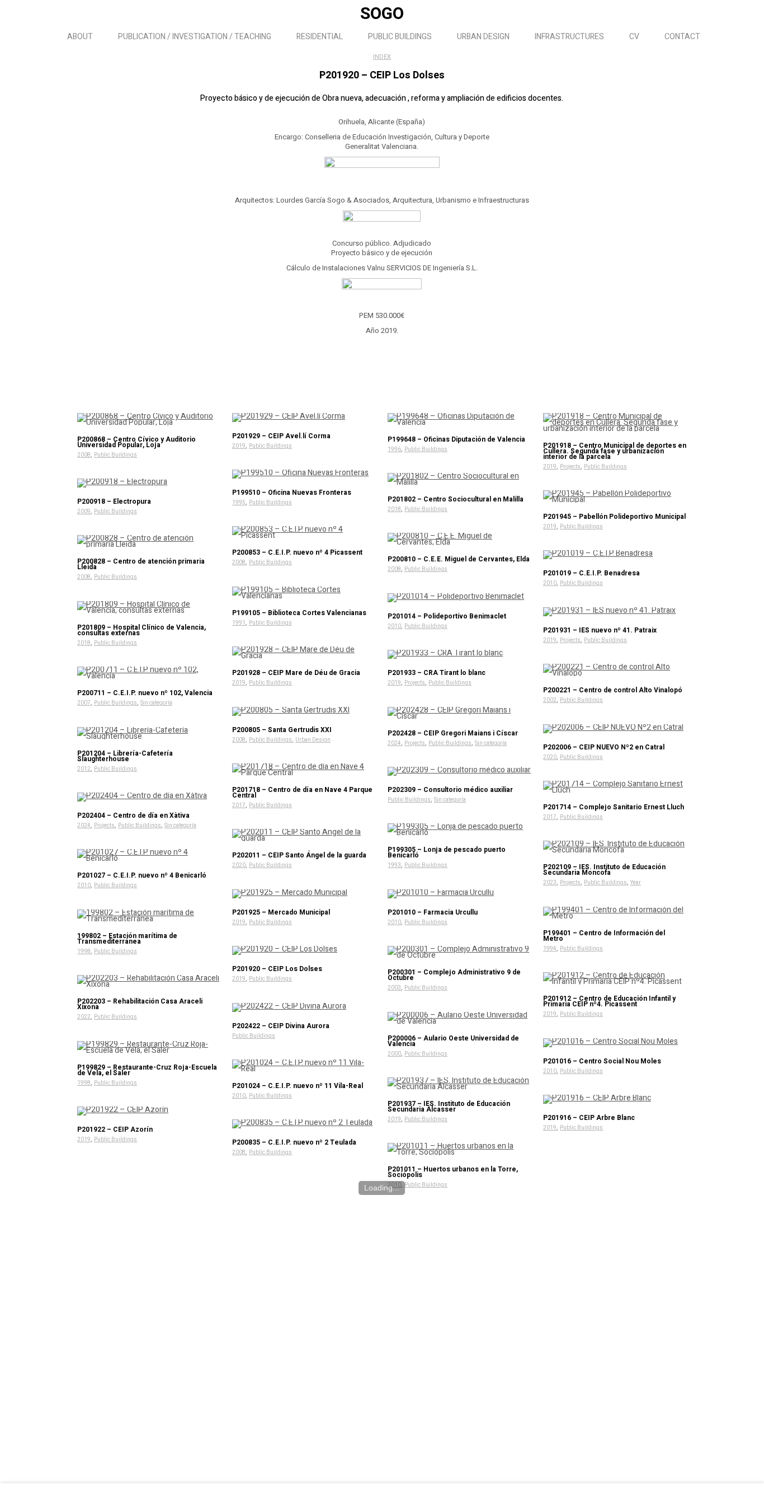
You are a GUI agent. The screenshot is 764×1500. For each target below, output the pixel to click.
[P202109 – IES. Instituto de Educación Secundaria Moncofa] (615, 847)
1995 (239, 503)
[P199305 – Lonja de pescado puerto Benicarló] (459, 829)
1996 (394, 449)
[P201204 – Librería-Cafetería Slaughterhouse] (149, 733)
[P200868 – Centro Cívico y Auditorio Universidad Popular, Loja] (149, 419)
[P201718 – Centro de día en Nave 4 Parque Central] (304, 769)
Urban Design (313, 740)
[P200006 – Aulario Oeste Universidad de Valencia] (459, 1018)
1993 (394, 865)
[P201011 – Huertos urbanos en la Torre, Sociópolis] (459, 1149)
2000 (394, 1054)
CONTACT (682, 37)
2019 (239, 446)
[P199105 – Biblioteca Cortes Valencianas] (304, 593)
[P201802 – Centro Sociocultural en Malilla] (459, 479)
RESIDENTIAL (319, 37)
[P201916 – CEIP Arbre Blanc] (615, 1099)
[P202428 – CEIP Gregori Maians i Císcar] (459, 713)
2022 (84, 1017)
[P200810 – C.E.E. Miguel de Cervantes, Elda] (459, 539)
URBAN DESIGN (483, 37)
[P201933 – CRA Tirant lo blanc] (459, 654)
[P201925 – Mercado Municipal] (304, 893)
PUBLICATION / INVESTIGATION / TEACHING (194, 37)
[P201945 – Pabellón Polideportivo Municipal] (615, 496)
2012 (84, 769)
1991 (239, 623)
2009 (84, 511)
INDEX (382, 57)
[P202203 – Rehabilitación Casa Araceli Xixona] (149, 981)
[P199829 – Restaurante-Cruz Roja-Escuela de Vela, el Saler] (149, 1047)
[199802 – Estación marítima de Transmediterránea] (149, 916)
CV (634, 37)
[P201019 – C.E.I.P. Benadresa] (615, 554)
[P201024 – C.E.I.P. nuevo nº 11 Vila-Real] (304, 1066)
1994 (550, 949)
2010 (550, 583)
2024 (394, 743)
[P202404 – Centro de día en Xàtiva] (149, 797)
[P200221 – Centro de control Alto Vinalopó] (615, 670)
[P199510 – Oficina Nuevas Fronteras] (304, 474)
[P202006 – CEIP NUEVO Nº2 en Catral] (615, 728)
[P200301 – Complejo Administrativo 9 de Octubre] (459, 952)
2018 (394, 509)
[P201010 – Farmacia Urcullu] (459, 893)
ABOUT (80, 37)
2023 (550, 883)
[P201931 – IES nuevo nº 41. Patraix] (615, 611)
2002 (550, 700)
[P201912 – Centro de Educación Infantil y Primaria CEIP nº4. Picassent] (615, 978)
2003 (394, 988)
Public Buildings (115, 455)
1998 (84, 951)
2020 (550, 757)
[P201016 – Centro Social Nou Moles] (615, 1042)
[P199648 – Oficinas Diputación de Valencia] (459, 419)
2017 (239, 805)
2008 (84, 455)
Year (635, 883)
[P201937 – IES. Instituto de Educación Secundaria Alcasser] (459, 1083)
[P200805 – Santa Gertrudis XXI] (304, 711)
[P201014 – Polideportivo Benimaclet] (459, 597)
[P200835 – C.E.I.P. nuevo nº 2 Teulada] (304, 1123)
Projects (570, 467)
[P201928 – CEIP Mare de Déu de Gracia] (304, 652)
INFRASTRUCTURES (569, 37)
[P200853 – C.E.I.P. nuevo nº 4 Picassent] (304, 532)
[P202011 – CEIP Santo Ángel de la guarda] (304, 835)
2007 (84, 703)
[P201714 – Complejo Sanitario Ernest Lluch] (615, 787)
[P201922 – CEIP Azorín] (149, 1111)
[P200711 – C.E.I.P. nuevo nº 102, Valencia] (149, 673)
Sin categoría (156, 703)
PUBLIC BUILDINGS (400, 37)
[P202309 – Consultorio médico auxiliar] (459, 771)
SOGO (382, 14)
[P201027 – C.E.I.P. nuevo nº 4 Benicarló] (149, 855)
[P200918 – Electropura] (149, 483)
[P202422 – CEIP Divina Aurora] (304, 1007)
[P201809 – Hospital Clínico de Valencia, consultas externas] (149, 607)
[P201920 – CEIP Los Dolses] (304, 950)
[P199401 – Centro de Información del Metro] (615, 913)
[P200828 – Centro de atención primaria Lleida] (149, 541)
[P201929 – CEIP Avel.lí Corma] (304, 417)
